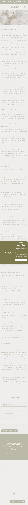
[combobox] (16, 252)
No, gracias (21, 262)
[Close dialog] (27, 241)
